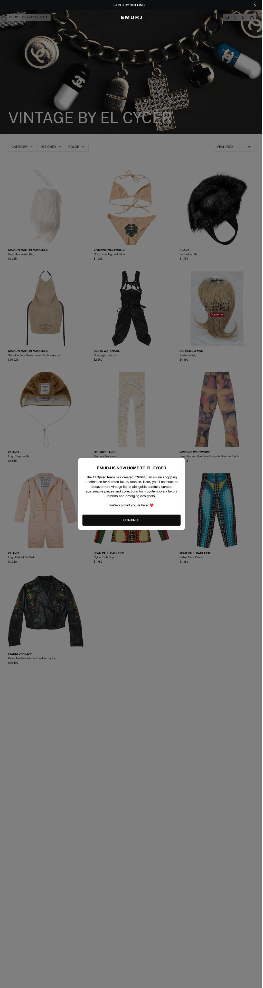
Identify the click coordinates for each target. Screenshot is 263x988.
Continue (131, 520)
